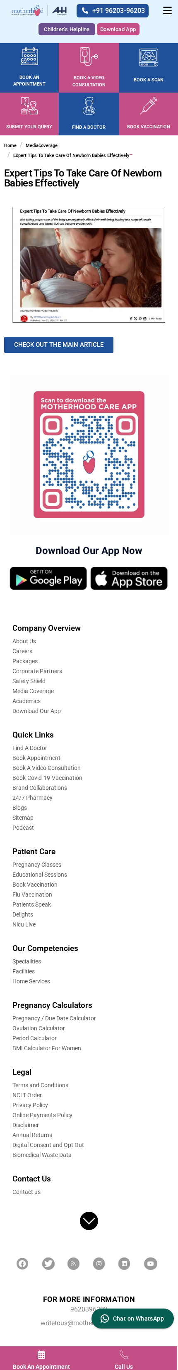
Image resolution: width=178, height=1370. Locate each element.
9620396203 (89, 1309)
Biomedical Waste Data (42, 1155)
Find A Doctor (29, 748)
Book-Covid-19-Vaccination (47, 777)
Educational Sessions (39, 874)
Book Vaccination (35, 884)
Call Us (124, 1366)
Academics (26, 701)
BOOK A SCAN (149, 80)
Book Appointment (36, 758)
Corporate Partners (37, 671)
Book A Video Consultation (46, 768)
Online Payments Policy (42, 1115)
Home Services (31, 981)
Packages (25, 661)
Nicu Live (24, 924)
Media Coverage (33, 691)
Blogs (19, 807)
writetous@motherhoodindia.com (89, 1323)
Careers (22, 651)
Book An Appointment (41, 1366)
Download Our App (36, 711)
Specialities (26, 961)
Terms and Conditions (40, 1085)
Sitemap (23, 817)
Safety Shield (29, 681)
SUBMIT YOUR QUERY (29, 127)
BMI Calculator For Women (46, 1048)
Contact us (26, 1192)
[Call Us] (124, 1354)
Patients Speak (31, 904)
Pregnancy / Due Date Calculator (54, 1018)
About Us (24, 641)
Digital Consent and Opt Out (48, 1145)
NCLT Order (27, 1095)
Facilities (23, 971)
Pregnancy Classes (36, 864)
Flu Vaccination (32, 894)
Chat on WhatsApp (138, 1318)
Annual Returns (32, 1135)
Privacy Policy (30, 1105)
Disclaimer (25, 1125)
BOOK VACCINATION (148, 127)
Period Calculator (34, 1038)
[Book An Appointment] (41, 1354)
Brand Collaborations (39, 787)
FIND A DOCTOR (89, 127)
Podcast (23, 827)
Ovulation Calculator (38, 1028)
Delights (22, 914)
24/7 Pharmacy (32, 797)
